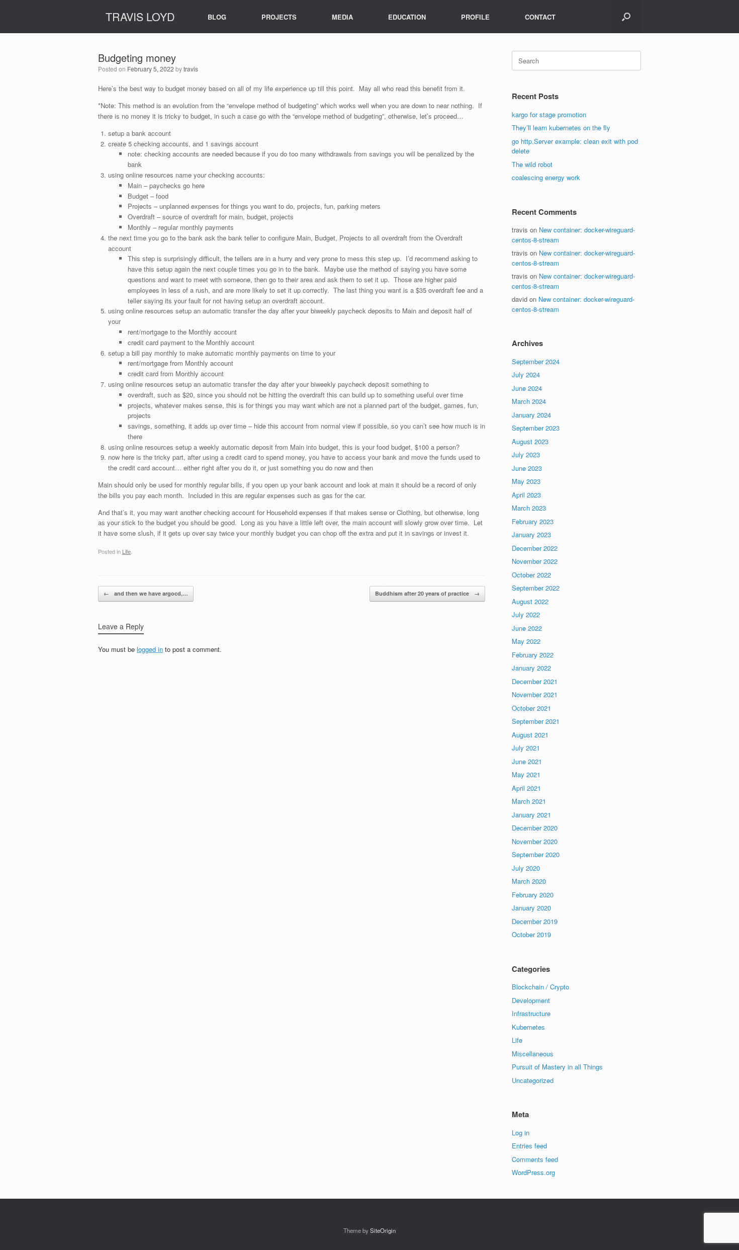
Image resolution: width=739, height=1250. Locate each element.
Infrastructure (531, 1013)
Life (126, 551)
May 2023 (526, 481)
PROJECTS (279, 17)
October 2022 (531, 574)
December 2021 (535, 681)
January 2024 (531, 415)
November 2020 (535, 841)
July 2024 (526, 374)
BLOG (217, 17)
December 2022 (535, 548)
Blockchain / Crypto (540, 986)
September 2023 (536, 428)
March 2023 (529, 508)
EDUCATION (407, 17)
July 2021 (526, 748)
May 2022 (526, 641)
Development (531, 1000)
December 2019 (535, 921)
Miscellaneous (532, 1053)
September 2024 (536, 361)
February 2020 (532, 894)
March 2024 (529, 401)
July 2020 (526, 868)
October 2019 (531, 934)
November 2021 (535, 694)
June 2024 (527, 388)
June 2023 (527, 468)
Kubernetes (528, 1027)
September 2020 (536, 854)
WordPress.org (533, 1172)
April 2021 (526, 788)
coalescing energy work (546, 177)
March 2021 (529, 801)
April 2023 (526, 494)
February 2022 (532, 654)
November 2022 (535, 561)
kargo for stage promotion (549, 114)
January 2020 (531, 907)
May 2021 (526, 774)
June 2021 (527, 761)
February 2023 (532, 521)
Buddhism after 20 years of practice (427, 593)
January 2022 (531, 668)
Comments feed (535, 1159)
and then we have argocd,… (146, 593)
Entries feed (529, 1145)
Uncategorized (532, 1080)
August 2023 (530, 441)
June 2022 (527, 628)
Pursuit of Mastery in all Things (557, 1066)
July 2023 (526, 454)
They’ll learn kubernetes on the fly (561, 127)
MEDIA (342, 17)
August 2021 (530, 734)
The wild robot (532, 164)
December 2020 (535, 827)
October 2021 (531, 708)
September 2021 (536, 721)
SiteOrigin (383, 1230)
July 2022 (526, 614)
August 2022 (530, 601)
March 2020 (529, 881)
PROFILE (475, 17)
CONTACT (540, 17)
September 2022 (536, 588)
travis (190, 68)
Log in (520, 1132)
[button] (626, 16)
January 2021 (531, 814)
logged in (150, 649)
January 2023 (531, 534)
